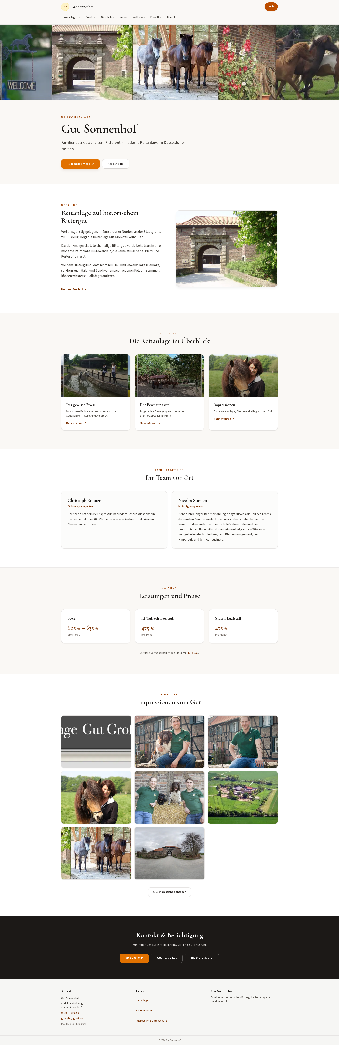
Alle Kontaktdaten (202, 958)
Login (271, 7)
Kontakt (172, 17)
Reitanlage (70, 18)
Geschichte (107, 17)
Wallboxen (139, 17)
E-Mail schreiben (167, 958)
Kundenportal (144, 1011)
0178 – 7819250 (134, 958)
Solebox (91, 17)
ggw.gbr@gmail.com (73, 1018)
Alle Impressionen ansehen (169, 892)
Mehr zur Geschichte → (75, 289)
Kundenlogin (116, 164)
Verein (123, 17)
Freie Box (156, 17)
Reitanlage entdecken (80, 164)
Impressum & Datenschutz (151, 1021)
